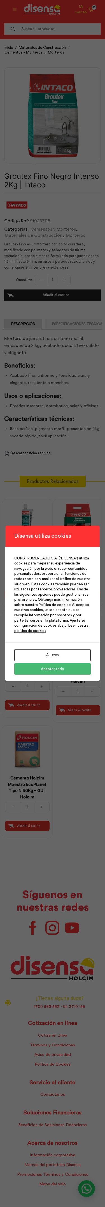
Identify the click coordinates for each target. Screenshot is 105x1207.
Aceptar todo (52, 669)
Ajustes (52, 655)
